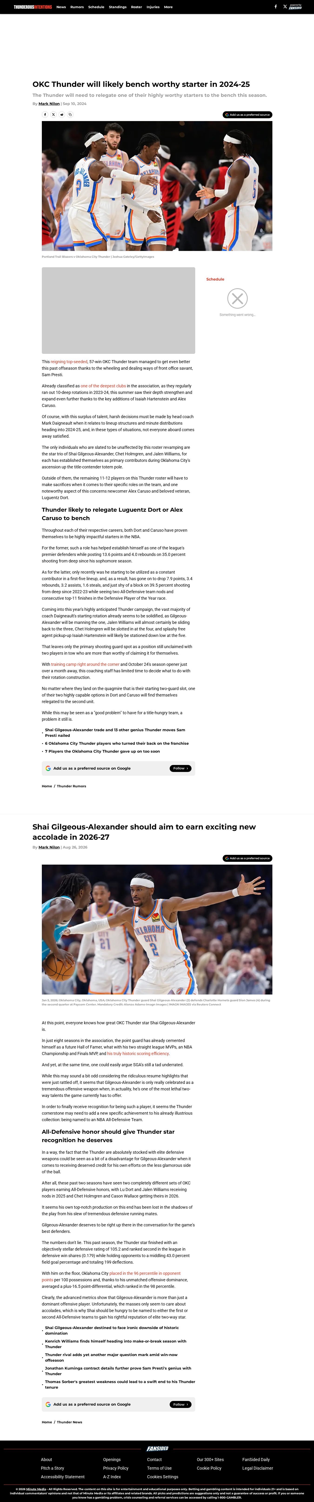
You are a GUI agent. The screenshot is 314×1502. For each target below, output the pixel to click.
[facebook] (276, 6)
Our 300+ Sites (210, 1459)
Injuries (153, 7)
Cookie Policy (209, 1468)
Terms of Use (159, 1468)
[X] (285, 6)
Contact (154, 1459)
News (61, 7)
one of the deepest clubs (103, 385)
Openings (112, 1459)
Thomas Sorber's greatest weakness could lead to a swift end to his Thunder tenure (120, 1385)
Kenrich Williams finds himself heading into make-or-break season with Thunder (115, 1344)
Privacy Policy (116, 1468)
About (46, 1459)
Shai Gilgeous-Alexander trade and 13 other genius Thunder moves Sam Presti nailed (115, 733)
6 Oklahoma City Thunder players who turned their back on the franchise (117, 743)
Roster (136, 7)
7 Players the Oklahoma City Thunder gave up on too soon (102, 751)
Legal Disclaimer (257, 1468)
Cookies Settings (162, 1476)
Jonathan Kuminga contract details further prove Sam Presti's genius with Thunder (118, 1371)
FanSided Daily (256, 1459)
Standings (117, 7)
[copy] (70, 114)
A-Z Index (112, 1476)
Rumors (77, 7)
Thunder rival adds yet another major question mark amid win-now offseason (111, 1358)
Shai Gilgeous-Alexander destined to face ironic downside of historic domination (112, 1331)
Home (47, 786)
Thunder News (69, 1422)
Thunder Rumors (71, 786)
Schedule (96, 7)
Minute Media (36, 1489)
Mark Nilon (49, 103)
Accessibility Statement (63, 1476)
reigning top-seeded (69, 361)
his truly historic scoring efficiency (138, 1053)
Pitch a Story (52, 1468)
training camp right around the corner (85, 664)
